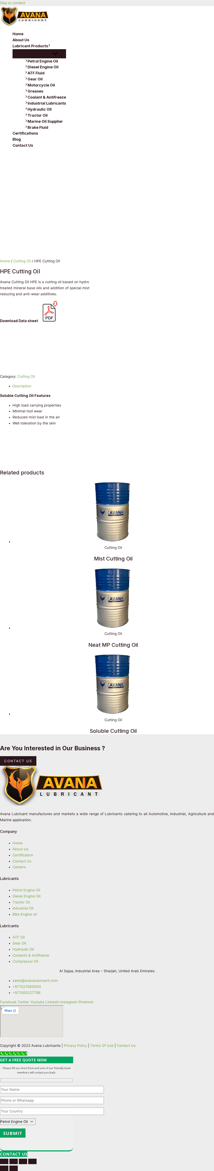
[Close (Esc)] (4, 1161)
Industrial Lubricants (47, 103)
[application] (49, 46)
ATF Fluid (36, 73)
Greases (35, 91)
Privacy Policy (75, 1045)
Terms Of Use (101, 1045)
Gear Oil (35, 79)
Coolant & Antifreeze (47, 97)
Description (22, 386)
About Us (21, 40)
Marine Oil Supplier (45, 121)
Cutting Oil (22, 261)
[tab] (113, 386)
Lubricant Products (30, 46)
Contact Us (23, 145)
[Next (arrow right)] (13, 1168)
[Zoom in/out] (32, 1161)
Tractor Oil (38, 115)
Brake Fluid (38, 127)
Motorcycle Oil (41, 85)
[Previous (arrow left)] (4, 1168)
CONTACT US (13, 1154)
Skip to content (12, 3)
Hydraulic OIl (40, 109)
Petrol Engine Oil (43, 61)
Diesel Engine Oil (43, 67)
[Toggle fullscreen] (23, 1161)
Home (18, 34)
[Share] (13, 1161)
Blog (17, 139)
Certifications (25, 133)
